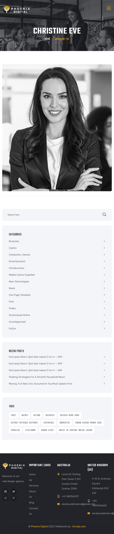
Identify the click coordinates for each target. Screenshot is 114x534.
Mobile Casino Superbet (22, 274)
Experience (48, 423)
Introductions (16, 268)
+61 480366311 (70, 496)
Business (14, 241)
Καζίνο (12, 328)
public (12, 308)
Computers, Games (19, 254)
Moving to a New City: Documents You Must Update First (40, 383)
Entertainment (17, 261)
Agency (25, 415)
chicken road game (69, 415)
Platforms (30, 430)
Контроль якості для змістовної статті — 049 (35, 356)
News (12, 288)
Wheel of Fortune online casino (75, 430)
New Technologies (19, 281)
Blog (31, 502)
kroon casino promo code (88, 423)
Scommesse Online (19, 315)
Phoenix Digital (39, 526)
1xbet (13, 415)
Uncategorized (17, 321)
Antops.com (79, 526)
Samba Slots (47, 430)
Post (11, 301)
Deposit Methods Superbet (24, 423)
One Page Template (19, 295)
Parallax (15, 430)
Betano (37, 415)
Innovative (65, 423)
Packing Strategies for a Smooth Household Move (37, 377)
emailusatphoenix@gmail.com (78, 504)
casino (12, 248)
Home (47, 39)
